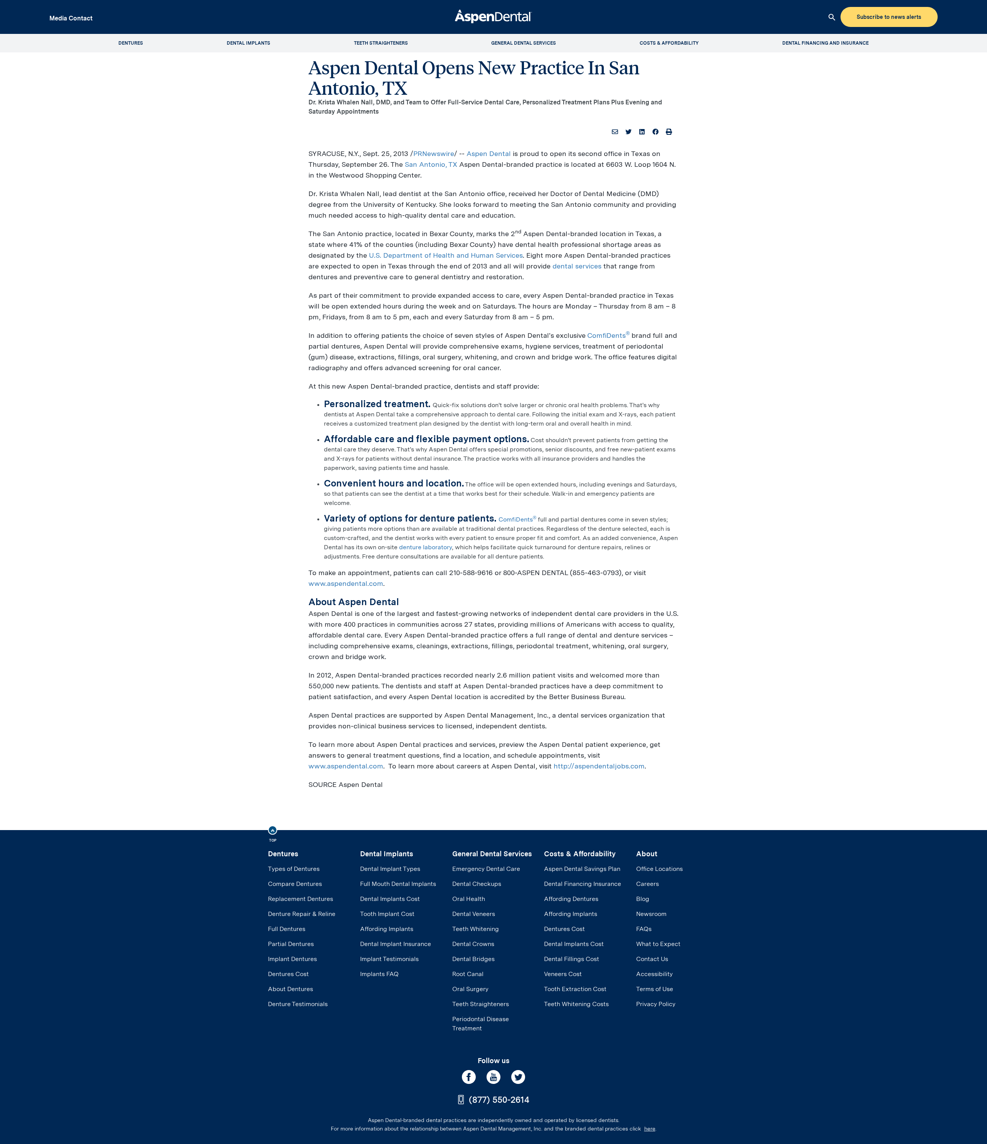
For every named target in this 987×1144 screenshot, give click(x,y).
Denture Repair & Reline (301, 914)
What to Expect (658, 944)
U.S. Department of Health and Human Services (446, 255)
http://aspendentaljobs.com (599, 766)
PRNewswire (433, 153)
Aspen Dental (489, 153)
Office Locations (659, 868)
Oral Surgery (470, 989)
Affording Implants (386, 929)
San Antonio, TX (431, 164)
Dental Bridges (473, 959)
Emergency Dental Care (486, 868)
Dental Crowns (473, 944)
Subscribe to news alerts (889, 17)
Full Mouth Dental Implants (398, 883)
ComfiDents (608, 335)
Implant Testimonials (389, 959)
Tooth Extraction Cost (575, 989)
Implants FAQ (379, 974)
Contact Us (652, 959)
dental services (576, 266)
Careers (647, 883)
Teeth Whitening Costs (576, 1004)
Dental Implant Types (390, 868)
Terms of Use (654, 989)
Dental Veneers (473, 914)
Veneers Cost (563, 974)
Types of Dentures (294, 868)
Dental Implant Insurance (395, 944)
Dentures (283, 854)
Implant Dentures (292, 959)
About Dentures (290, 989)
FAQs (644, 929)
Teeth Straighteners (480, 1004)
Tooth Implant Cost (387, 914)
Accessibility (654, 974)
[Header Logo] (493, 15)
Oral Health (468, 898)
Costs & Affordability (580, 854)
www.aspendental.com (345, 583)
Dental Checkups (476, 883)
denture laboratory (425, 547)
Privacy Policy (655, 1004)
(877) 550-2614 (499, 1099)
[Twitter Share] (628, 132)
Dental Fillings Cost (571, 959)
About (646, 854)
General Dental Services (492, 854)
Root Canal (467, 974)
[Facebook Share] (655, 132)
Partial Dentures (291, 944)
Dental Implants (386, 854)
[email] (615, 132)
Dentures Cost (288, 974)
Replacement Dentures (300, 898)
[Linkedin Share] (642, 132)
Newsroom (651, 914)
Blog (642, 898)
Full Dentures (286, 929)
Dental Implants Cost (390, 898)
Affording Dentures (571, 898)
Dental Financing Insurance (582, 883)
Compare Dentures (295, 883)
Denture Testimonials (298, 1004)
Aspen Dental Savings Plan (582, 868)
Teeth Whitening (475, 929)
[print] (669, 132)
